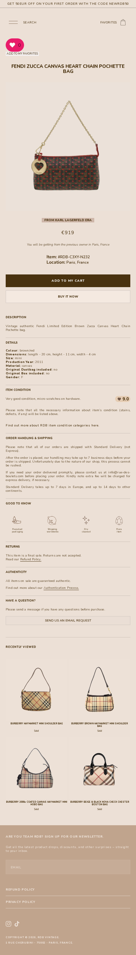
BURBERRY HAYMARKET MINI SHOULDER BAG (36, 723)
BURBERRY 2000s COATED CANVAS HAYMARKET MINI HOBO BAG (36, 803)
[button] (13, 22)
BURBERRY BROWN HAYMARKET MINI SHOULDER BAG (99, 725)
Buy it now (68, 296)
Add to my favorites (22, 54)
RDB (41, 937)
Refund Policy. (30, 559)
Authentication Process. (61, 588)
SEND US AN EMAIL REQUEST (68, 620)
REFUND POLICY (20, 889)
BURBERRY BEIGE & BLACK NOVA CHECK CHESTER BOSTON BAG (99, 803)
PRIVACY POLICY (20, 902)
